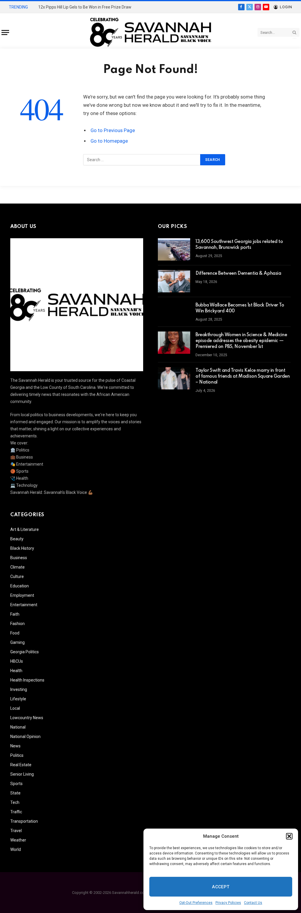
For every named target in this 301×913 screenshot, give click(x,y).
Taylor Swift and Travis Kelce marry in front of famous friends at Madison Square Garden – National (242, 376)
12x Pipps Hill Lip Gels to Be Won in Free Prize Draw (84, 7)
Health (16, 670)
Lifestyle (18, 699)
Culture (17, 576)
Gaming (17, 642)
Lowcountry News (26, 717)
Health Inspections (27, 680)
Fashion (17, 623)
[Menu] (5, 32)
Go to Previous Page (113, 130)
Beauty (17, 539)
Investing (18, 689)
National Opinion (25, 736)
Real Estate (20, 764)
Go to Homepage (109, 141)
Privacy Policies (228, 903)
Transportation (24, 821)
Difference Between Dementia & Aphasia (238, 273)
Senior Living (22, 774)
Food (14, 633)
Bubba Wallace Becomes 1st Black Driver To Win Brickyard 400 (239, 308)
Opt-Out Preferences (196, 903)
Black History (22, 548)
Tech (14, 802)
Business (18, 557)
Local (15, 708)
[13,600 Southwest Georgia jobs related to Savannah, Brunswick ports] (174, 249)
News (15, 746)
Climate (17, 567)
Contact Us (253, 903)
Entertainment (23, 604)
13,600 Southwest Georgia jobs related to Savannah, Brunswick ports (239, 244)
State (15, 793)
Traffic (16, 811)
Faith (14, 614)
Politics (17, 755)
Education (19, 586)
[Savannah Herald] (150, 32)
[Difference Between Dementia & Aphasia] (174, 281)
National (18, 727)
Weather (18, 840)
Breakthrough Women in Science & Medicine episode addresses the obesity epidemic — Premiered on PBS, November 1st (241, 341)
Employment (22, 595)
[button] (289, 836)
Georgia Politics (24, 651)
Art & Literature (24, 529)
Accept (221, 886)
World (15, 849)
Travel (16, 830)
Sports (16, 783)
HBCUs (16, 661)
